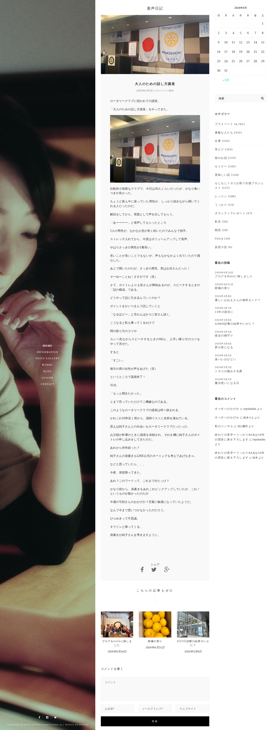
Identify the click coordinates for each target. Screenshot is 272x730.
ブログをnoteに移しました (234, 274)
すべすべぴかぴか (227, 409)
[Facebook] (39, 717)
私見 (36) (221, 221)
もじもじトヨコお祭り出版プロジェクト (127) (239, 185)
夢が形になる (224, 345)
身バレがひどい (225, 357)
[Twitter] (55, 717)
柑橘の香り (155, 641)
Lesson (47, 377)
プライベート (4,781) (230, 124)
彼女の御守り (224, 333)
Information (47, 352)
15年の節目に (224, 309)
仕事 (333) (222, 141)
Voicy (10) (222, 238)
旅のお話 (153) (225, 158)
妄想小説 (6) (223, 247)
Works (47, 364)
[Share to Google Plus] (166, 570)
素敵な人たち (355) (228, 132)
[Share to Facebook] (142, 570)
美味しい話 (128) (227, 175)
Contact (47, 384)
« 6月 (226, 80)
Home (47, 345)
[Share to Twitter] (153, 570)
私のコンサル (224, 426)
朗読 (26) (221, 230)
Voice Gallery (48, 358)
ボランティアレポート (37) (233, 213)
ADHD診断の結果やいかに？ (235, 321)
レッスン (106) (225, 196)
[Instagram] (47, 717)
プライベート (160, 90)
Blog (47, 371)
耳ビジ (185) (224, 149)
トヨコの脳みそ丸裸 (228, 369)
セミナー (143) (225, 166)
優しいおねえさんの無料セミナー (238, 298)
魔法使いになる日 (227, 381)
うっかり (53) (224, 204)
